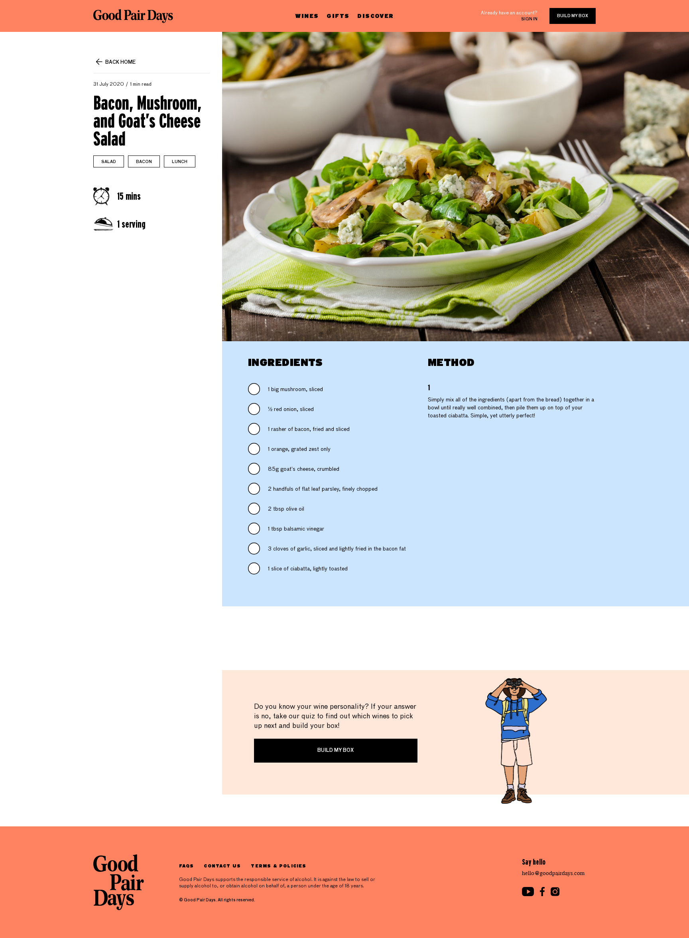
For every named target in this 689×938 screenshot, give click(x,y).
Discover (375, 15)
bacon (144, 162)
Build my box (572, 16)
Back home (120, 62)
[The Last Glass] (133, 16)
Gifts (338, 15)
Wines (307, 15)
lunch (179, 162)
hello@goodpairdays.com (553, 873)
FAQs (186, 865)
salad (108, 162)
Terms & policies (278, 865)
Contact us (222, 865)
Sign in (529, 19)
